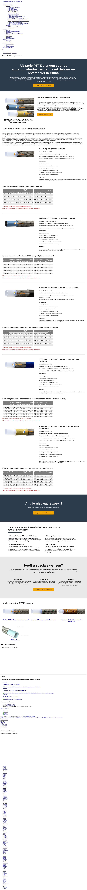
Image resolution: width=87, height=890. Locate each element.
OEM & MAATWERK (8, 4)
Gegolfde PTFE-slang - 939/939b (14, 717)
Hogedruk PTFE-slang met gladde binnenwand (17, 19)
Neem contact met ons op (8, 47)
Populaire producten (27, 716)
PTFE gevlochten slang (13, 10)
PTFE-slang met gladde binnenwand (13, 31)
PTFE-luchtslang (11, 8)
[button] (43, 85)
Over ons (5, 42)
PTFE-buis (8, 34)
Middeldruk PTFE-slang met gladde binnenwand (18, 18)
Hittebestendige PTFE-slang (13, 7)
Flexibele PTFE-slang (12, 13)
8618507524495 (4, 724)
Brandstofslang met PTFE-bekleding (29, 717)
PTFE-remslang (9, 37)
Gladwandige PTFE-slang (13, 11)
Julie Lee (2, 721)
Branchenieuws (9, 40)
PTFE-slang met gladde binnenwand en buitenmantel (18, 23)
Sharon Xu (3, 722)
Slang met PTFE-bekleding (13, 14)
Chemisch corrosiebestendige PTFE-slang (16, 16)
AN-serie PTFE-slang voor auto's (15, 22)
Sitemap (33, 716)
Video (7, 45)
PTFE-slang (8, 6)
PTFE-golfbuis (11, 28)
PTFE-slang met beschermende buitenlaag (14, 33)
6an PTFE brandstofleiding (47, 717)
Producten (5, 29)
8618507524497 (4, 725)
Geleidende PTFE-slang (13, 17)
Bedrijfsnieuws (9, 41)
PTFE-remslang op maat (13, 15)
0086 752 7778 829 (11, 704)
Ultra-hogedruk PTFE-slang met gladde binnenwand (18, 21)
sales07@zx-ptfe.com (10, 705)
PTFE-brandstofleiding (12, 9)
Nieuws (4, 39)
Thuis (4, 3)
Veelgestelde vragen (10, 46)
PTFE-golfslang (9, 32)
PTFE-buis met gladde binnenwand (15, 26)
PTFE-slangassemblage (10, 38)
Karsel (2, 723)
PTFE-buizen (8, 25)
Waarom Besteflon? (10, 44)
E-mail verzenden (4, 720)
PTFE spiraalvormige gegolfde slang (15, 24)
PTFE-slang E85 (4, 717)
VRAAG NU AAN (5, 708)
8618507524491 (4, 726)
